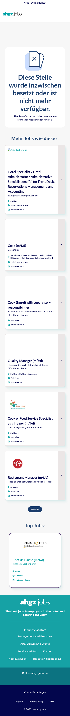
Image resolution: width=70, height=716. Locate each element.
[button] (64, 14)
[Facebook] (42, 679)
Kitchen (47, 651)
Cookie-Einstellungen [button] (35, 692)
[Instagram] (35, 679)
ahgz (26, 3)
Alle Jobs (35, 509)
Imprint (19, 701)
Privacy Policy (36, 701)
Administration (18, 658)
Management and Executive (35, 636)
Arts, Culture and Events (35, 643)
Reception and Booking (47, 658)
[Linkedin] (27, 679)
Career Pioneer (38, 3)
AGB (52, 701)
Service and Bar (27, 651)
